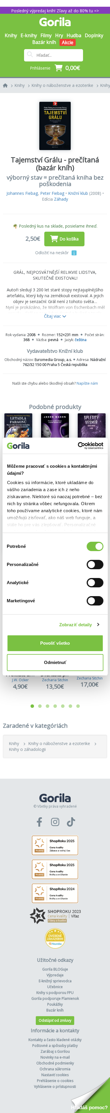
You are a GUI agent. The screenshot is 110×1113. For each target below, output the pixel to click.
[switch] (95, 564)
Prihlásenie (40, 68)
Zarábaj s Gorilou (55, 1051)
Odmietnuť (55, 662)
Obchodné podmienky (55, 1063)
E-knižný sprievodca (55, 980)
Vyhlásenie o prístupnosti (55, 1086)
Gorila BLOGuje (55, 969)
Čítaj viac (53, 316)
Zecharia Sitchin (55, 679)
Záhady (61, 199)
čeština (81, 339)
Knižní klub (78, 193)
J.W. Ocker (20, 679)
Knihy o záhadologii (27, 749)
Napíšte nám (87, 383)
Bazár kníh (44, 42)
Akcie (67, 42)
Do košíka (69, 239)
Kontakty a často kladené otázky (55, 1039)
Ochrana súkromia (55, 1068)
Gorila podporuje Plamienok (55, 998)
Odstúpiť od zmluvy (55, 1020)
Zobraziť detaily (75, 624)
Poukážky (55, 1004)
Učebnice (55, 986)
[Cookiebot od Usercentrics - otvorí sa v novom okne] (78, 446)
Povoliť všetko (55, 643)
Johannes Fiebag (22, 193)
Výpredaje (55, 975)
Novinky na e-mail (55, 1057)
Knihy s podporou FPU (55, 992)
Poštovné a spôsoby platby (55, 1045)
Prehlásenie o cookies (55, 1080)
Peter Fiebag (52, 193)
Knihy (19, 85)
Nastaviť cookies (55, 1074)
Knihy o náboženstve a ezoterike (62, 85)
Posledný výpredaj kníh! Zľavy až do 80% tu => (55, 10)
